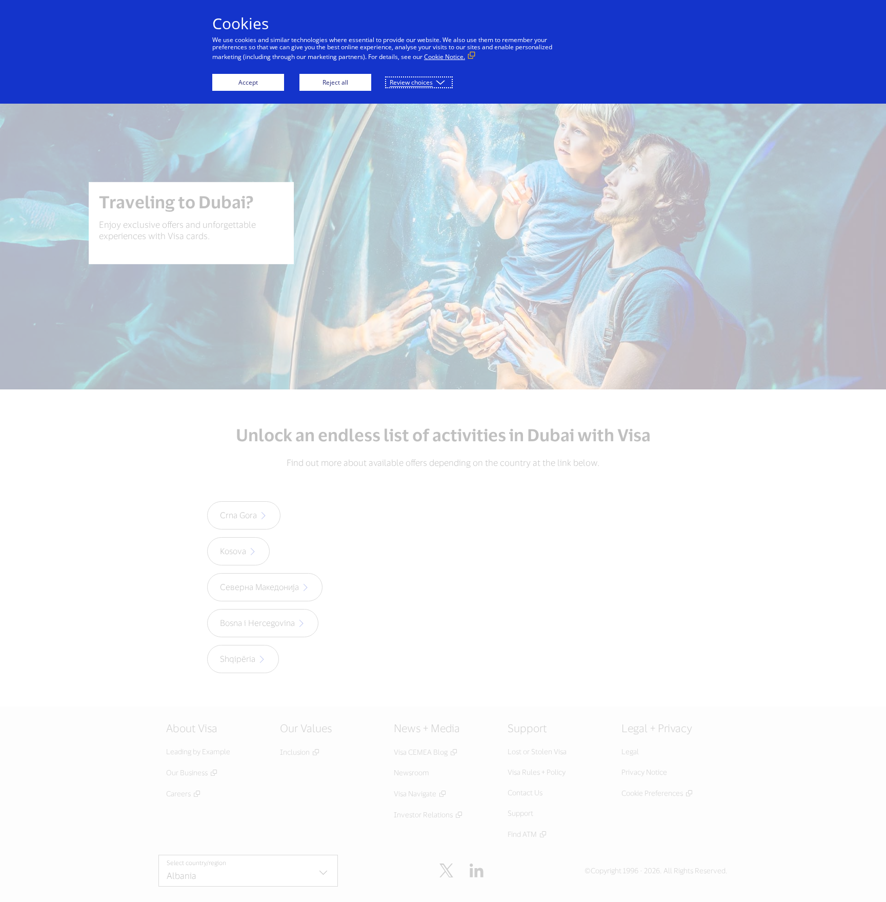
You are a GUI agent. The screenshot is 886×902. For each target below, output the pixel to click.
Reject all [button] (335, 82)
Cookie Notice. (444, 56)
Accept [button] (248, 82)
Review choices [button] (411, 82)
